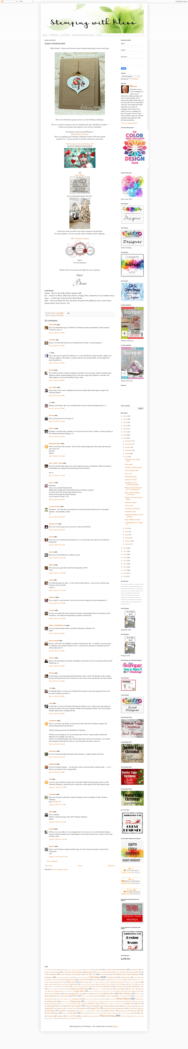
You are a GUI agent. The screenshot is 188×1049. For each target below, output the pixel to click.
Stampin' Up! (94, 1008)
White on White (125, 1016)
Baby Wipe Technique (75, 972)
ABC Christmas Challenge (79, 238)
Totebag (93, 1013)
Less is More (113, 991)
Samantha (52, 794)
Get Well (53, 986)
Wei (50, 779)
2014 (125, 561)
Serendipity (48, 1006)
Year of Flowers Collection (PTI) (70, 1018)
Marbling (66, 994)
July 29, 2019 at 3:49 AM (57, 421)
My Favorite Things (62, 996)
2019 (125, 438)
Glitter (93, 986)
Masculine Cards (77, 993)
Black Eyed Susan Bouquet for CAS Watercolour (133, 488)
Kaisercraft (92, 991)
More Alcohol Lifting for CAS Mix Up (132, 493)
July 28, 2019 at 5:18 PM (56, 395)
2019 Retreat (54, 35)
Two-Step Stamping (125, 1013)
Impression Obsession (79, 988)
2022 (125, 429)
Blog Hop (117, 972)
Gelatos (47, 986)
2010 (125, 573)
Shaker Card (59, 1006)
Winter (56, 1018)
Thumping (64, 1013)
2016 (125, 554)
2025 (125, 419)
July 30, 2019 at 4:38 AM (57, 744)
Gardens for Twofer (131, 480)
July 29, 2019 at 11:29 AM (57, 573)
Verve (68, 1016)
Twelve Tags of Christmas (110, 1013)
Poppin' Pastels (64, 1001)
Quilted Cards (138, 1001)
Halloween (109, 986)
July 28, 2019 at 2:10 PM (56, 333)
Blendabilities (108, 972)
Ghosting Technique (63, 986)
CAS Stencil (105, 974)
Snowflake (116, 1006)
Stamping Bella (108, 1008)
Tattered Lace (83, 1011)
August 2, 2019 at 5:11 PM (57, 804)
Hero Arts (140, 986)
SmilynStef (52, 764)
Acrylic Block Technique (73, 970)
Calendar (48, 977)
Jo (50, 352)
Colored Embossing (55, 980)
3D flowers (54, 970)
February (128, 541)
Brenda (51, 673)
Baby (63, 972)
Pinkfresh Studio (52, 1001)
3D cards (47, 970)
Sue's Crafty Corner (55, 463)
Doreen (51, 415)
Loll (50, 688)
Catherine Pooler (69, 977)
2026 (125, 416)
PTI (130, 996)
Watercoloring (107, 1015)
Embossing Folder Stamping (87, 984)
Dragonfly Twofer (130, 511)
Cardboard (59, 977)
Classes (135, 977)
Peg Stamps (112, 999)
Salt (139, 1003)
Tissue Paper (85, 1013)
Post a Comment (52, 861)
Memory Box (109, 993)
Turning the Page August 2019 (132, 460)
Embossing (73, 984)
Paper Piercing (138, 996)
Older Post (111, 866)
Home (45, 35)
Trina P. (51, 658)
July (126, 457)
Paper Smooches (49, 999)
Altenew (123, 969)
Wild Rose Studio (137, 1016)
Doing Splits (129, 464)
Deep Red (62, 982)
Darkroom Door (139, 980)
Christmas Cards (112, 977)
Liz (50, 402)
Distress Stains (131, 982)
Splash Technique (128, 1006)
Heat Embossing (129, 986)
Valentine (50, 1016)
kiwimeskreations (55, 443)
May (126, 531)
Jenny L (51, 482)
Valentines (60, 1016)
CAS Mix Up (90, 974)
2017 (125, 551)
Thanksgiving (132, 1011)
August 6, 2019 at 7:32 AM (57, 822)
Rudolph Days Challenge (80, 134)
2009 (125, 576)
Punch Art (129, 1001)
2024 (125, 422)
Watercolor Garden (131, 502)
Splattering (138, 1006)
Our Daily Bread (122, 996)
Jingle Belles (80, 991)
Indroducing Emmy (131, 476)
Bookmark (131, 972)
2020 (125, 435)
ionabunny (52, 751)
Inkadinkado (106, 989)
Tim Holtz (73, 1013)
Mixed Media (49, 996)
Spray (55, 1008)
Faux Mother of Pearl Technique (116, 984)
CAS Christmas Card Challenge (71, 974)
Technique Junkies (94, 1011)
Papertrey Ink (77, 999)
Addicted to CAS (87, 970)
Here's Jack (128, 473)
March (127, 538)
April (127, 535)
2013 (125, 564)
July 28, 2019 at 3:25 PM (56, 363)
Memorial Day (97, 994)
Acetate (62, 970)
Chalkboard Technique (81, 977)
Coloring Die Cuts (69, 979)
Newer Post (48, 866)
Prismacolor (120, 1001)
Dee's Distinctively (51, 982)
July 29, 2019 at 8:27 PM (56, 681)
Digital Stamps (84, 982)
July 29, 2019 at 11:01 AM (57, 558)
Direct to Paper (95, 982)
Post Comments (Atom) (60, 869)
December (128, 441)
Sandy (51, 580)
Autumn (56, 972)
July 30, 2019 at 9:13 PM (56, 772)
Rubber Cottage (95, 1003)
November (128, 444)
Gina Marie (86, 986)
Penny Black (59, 315)
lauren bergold (54, 640)
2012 (125, 567)
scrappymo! (53, 720)
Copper (107, 980)
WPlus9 (74, 1016)
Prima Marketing (100, 1001)
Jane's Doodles (55, 991)
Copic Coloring (97, 979)
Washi (82, 1016)
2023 (125, 425)
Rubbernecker (118, 1003)
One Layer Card (95, 996)
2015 (125, 557)
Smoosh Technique (104, 1006)
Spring (61, 1008)
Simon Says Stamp (73, 1006)
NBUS (74, 996)
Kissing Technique (102, 991)
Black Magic (99, 972)
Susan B (51, 610)
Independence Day (96, 989)
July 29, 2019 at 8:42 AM (57, 517)
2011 (125, 570)
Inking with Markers (119, 989)
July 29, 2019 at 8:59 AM (57, 530)
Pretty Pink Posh (89, 1001)
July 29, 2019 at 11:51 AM (57, 590)
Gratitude (100, 986)
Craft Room (115, 980)
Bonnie (134, 86)
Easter (138, 982)
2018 (125, 548)
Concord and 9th (83, 979)
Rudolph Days (129, 1003)
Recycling (55, 1003)
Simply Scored (90, 1006)
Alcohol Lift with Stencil (132, 508)
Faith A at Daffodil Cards (57, 625)
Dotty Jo (52, 428)
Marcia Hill (52, 324)
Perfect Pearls (139, 999)
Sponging (48, 1008)
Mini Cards (139, 994)
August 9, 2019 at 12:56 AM (58, 839)
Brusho (138, 972)
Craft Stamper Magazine (126, 980)
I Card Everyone (54, 506)
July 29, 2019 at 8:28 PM (56, 696)
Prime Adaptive (110, 1001)
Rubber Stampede (108, 1003)
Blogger (115, 1026)
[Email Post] (68, 313)
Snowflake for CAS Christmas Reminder (132, 483)
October (128, 447)
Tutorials (99, 1013)
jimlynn (51, 565)
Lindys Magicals (132, 991)
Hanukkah (118, 986)
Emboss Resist (49, 984)
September (128, 450)
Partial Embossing (89, 999)
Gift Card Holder (76, 986)
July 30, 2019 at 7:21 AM (57, 757)
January (127, 544)
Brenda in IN (53, 524)
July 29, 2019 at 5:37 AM (57, 475)
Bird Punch (89, 972)
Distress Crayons (106, 982)
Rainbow (47, 1003)
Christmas (53, 315)
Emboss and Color (61, 984)
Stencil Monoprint (138, 1008)
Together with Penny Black (133, 467)
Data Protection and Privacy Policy (83, 35)
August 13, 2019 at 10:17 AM (58, 856)
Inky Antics (132, 989)
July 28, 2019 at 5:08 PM (56, 380)
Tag (75, 1011)
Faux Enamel (100, 984)
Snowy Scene (129, 505)
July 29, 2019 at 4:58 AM (57, 456)
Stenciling (51, 1010)
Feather (140, 984)
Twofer (134, 1013)
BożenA (51, 846)
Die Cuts (71, 982)
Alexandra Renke (110, 969)
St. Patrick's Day (70, 1008)
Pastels (98, 999)
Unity (141, 1013)
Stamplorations (120, 1008)
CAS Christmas (50, 974)
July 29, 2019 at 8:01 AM (57, 499)
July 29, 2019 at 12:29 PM (57, 618)
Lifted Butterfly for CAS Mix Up (134, 523)
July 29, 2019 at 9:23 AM (57, 545)
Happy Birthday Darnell (132, 519)
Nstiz (50, 703)
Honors (99, 35)
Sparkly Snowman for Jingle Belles (133, 498)
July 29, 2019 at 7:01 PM (56, 666)
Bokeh (123, 972)
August (127, 453)
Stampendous (82, 1008)
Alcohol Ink (98, 969)
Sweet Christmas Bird (131, 470)
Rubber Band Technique (80, 1003)
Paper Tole (68, 999)
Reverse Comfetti (65, 1003)
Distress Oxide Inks (118, 982)
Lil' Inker (122, 991)
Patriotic (104, 999)
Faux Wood (132, 984)
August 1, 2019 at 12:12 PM (57, 787)
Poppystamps (75, 1001)
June (126, 528)
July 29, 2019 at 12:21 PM (57, 603)
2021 (125, 432)
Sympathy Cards (64, 1011)
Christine (52, 340)
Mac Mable (52, 387)
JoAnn (51, 537)
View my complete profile (129, 123)
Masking (88, 994)
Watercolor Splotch (92, 1016)
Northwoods (85, 996)
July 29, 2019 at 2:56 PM (56, 633)
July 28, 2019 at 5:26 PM (56, 408)
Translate (135, 79)
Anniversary (134, 969)
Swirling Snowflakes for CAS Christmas (134, 515)
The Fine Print (65, 35)
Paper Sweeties (60, 999)
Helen (51, 811)
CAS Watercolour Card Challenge (125, 974)
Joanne (51, 552)
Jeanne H (52, 597)
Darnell (51, 370)
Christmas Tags (125, 977)
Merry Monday (125, 993)
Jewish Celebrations (67, 991)
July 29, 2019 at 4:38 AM (57, 436)
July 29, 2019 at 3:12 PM (56, 651)
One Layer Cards (109, 996)
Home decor (50, 989)
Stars (129, 1008)
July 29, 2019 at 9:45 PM (56, 713)
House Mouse (65, 989)
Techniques (122, 1011)
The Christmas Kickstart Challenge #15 (80, 144)
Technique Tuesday (109, 1011)
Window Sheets (48, 1018)
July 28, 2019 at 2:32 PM (56, 346)
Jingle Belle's (80, 175)
